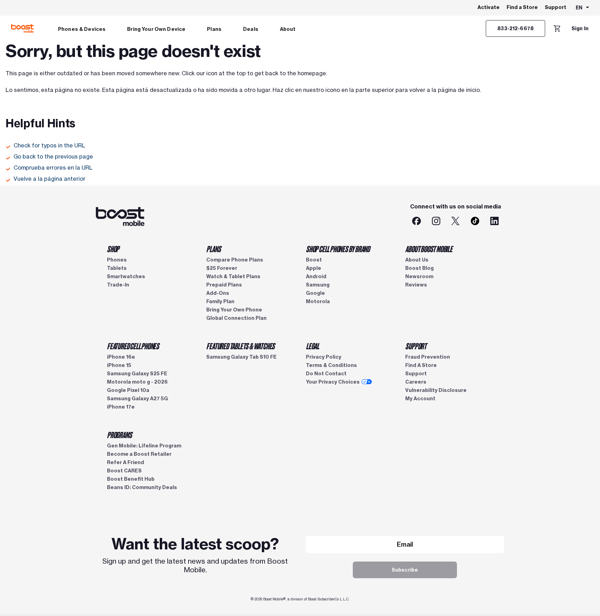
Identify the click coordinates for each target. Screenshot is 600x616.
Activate (488, 7)
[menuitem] (82, 28)
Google (315, 293)
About (288, 29)
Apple (313, 268)
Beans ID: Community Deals (142, 487)
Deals (250, 29)
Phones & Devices (82, 29)
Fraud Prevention (427, 357)
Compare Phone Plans (234, 260)
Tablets (117, 268)
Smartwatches (126, 276)
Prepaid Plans (224, 285)
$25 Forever (221, 268)
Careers (415, 382)
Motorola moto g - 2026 (137, 382)
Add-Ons (217, 293)
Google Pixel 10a (128, 390)
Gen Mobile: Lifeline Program (144, 446)
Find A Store (421, 365)
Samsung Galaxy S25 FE (137, 373)
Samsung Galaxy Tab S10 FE (241, 357)
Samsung (318, 285)
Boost (314, 260)
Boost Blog (419, 268)
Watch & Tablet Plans (233, 276)
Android (316, 276)
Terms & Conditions (331, 365)
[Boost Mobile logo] (22, 28)
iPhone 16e (121, 357)
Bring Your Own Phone (234, 310)
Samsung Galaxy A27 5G (137, 398)
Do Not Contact (326, 373)
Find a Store (522, 7)
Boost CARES (124, 471)
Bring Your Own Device (156, 29)
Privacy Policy (323, 357)
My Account (420, 398)
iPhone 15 (119, 365)
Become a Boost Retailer (139, 454)
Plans (214, 29)
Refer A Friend (125, 462)
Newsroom (419, 276)
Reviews (416, 285)
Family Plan (220, 301)
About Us (416, 260)
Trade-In (118, 285)
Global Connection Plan (236, 318)
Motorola (318, 301)
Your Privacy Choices (333, 382)
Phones (117, 260)
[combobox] (582, 8)
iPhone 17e (121, 407)
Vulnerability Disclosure (436, 390)
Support (555, 7)
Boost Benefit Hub (131, 479)
